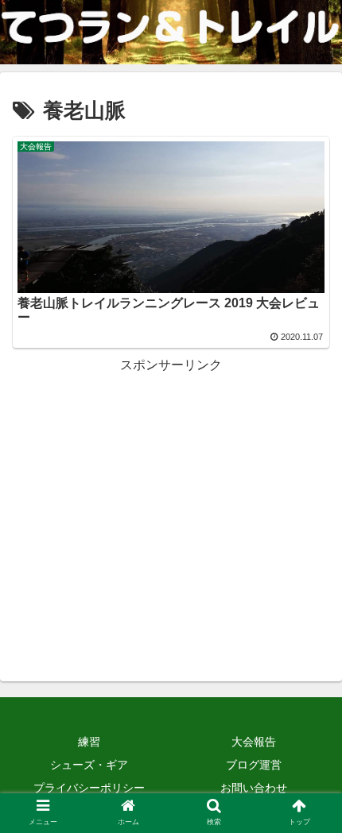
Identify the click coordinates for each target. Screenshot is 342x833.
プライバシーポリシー (89, 787)
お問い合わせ (253, 787)
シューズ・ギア (89, 764)
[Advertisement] (171, 488)
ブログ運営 (254, 764)
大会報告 (253, 741)
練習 (89, 741)
